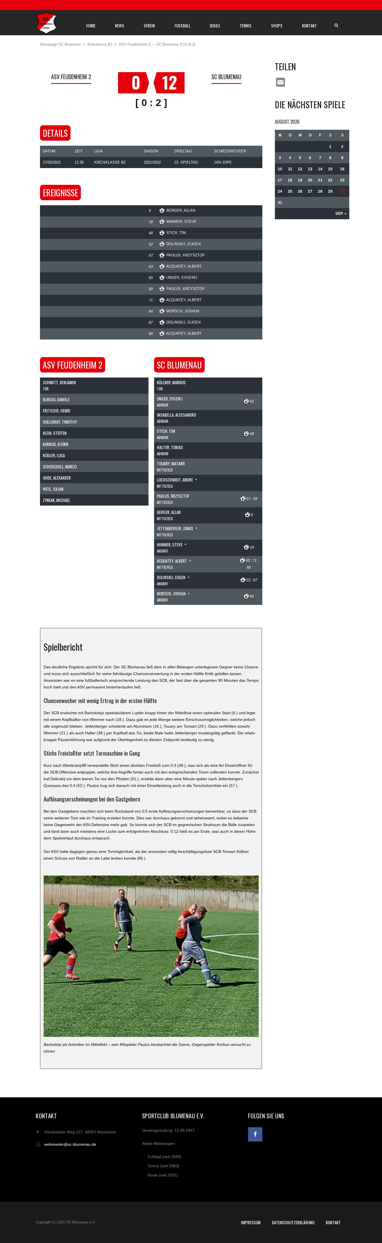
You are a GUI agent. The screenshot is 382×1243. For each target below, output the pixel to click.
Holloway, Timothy (60, 422)
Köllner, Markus (171, 382)
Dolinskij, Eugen (183, 244)
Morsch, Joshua (182, 311)
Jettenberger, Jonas (175, 528)
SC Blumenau (226, 76)
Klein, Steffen (55, 433)
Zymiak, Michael (56, 500)
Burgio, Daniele (56, 399)
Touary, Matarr (171, 463)
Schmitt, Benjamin (59, 382)
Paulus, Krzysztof (185, 255)
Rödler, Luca (54, 455)
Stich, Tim (176, 233)
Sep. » (340, 213)
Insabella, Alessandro (176, 415)
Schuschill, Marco (60, 466)
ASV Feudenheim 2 (71, 76)
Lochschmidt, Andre (175, 480)
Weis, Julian (53, 489)
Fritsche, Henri (56, 410)
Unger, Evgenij (181, 277)
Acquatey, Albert (184, 266)
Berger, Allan (180, 210)
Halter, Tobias (170, 447)
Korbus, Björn (55, 444)
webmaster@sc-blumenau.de (70, 1144)
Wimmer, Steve (181, 222)
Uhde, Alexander (57, 478)
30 (342, 191)
